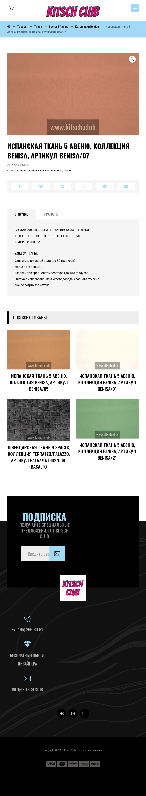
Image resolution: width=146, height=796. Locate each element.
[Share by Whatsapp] (83, 186)
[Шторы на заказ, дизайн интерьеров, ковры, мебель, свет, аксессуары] (73, 11)
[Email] (84, 713)
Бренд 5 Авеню (29, 170)
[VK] (61, 713)
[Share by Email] (126, 186)
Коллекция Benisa (51, 170)
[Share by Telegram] (105, 186)
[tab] (21, 214)
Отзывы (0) (52, 214)
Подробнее (55, 371)
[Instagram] (73, 713)
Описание (21, 214)
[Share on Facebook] (20, 186)
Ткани (67, 170)
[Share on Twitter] (41, 186)
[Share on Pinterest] (62, 186)
